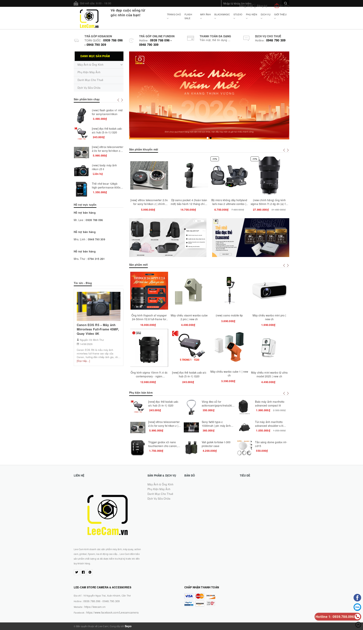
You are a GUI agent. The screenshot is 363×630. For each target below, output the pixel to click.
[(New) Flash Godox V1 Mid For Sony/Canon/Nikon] (81, 115)
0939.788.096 (92, 601)
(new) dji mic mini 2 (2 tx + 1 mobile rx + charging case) (269, 317)
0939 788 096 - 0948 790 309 (104, 42)
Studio (237, 14)
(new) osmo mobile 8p (189, 315)
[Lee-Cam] (89, 18)
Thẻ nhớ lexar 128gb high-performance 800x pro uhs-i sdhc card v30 (271, 425)
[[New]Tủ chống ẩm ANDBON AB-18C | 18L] (244, 447)
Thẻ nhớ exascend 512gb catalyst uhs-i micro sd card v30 (270, 405)
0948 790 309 (276, 40)
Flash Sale (188, 16)
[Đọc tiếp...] (83, 361)
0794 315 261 (96, 259)
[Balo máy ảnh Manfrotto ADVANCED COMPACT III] (191, 407)
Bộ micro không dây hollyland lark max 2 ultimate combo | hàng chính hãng (189, 203)
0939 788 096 (94, 220)
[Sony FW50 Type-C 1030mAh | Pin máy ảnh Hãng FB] (137, 427)
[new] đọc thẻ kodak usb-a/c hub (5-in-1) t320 (149, 374)
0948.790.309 (111, 601)
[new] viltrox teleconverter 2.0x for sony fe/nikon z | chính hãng (107, 150)
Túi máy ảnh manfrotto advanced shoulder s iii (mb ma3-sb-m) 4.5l (216, 425)
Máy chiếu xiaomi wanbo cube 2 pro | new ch (149, 317)
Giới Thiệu (280, 14)
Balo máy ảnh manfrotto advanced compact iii (216, 403)
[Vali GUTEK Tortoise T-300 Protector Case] (137, 447)
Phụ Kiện (251, 14)
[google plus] (90, 572)
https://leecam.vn (94, 607)
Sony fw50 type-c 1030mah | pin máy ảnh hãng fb (162, 425)
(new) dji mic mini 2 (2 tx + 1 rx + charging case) (269, 374)
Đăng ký (262, 6)
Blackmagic (222, 14)
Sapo (128, 626)
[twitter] (76, 572)
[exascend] (250, 237)
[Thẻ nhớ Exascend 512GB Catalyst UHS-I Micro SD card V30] (244, 407)
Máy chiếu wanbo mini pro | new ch (229, 317)
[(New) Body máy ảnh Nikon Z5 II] (81, 170)
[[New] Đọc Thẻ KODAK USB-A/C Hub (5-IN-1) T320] (81, 134)
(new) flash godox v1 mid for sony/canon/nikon (107, 112)
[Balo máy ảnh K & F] (167, 237)
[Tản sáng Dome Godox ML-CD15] (191, 447)
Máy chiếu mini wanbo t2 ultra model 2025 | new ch (229, 374)
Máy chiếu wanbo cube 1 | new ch (189, 373)
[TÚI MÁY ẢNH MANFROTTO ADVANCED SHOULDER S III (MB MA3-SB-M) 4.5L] (191, 427)
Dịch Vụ (266, 14)
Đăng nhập (246, 6)
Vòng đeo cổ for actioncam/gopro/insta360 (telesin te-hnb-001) (164, 405)
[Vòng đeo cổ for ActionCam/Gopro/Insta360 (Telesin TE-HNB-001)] (137, 407)
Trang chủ (174, 14)
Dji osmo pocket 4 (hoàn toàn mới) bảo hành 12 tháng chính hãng (149, 203)
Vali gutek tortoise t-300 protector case (162, 444)
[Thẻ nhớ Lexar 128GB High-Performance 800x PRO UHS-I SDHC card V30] (244, 427)
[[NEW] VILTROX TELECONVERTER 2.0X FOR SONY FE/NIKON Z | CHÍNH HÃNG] (81, 152)
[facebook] (83, 572)
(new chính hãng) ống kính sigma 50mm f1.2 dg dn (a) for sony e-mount (229, 203)
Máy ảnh (205, 14)
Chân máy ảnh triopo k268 (269, 200)
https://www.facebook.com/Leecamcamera (112, 612)
